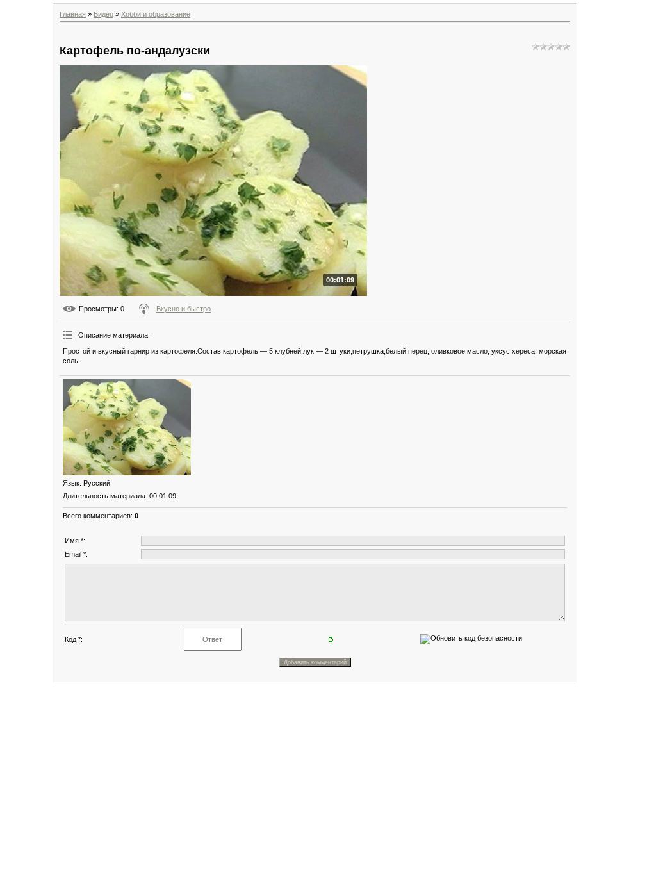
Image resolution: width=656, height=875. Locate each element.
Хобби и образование (155, 14)
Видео (103, 14)
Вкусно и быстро (183, 309)
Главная (73, 14)
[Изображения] (127, 427)
